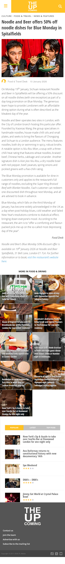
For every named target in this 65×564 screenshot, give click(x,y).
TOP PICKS (51, 427)
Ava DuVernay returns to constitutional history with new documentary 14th (39, 453)
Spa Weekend (30, 465)
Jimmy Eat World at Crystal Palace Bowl (40, 495)
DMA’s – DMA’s (30, 479)
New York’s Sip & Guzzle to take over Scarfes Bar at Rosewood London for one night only (39, 439)
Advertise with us (11, 539)
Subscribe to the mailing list (16, 543)
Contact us (8, 530)
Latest (33, 427)
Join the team (9, 535)
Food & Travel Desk (17, 81)
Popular (14, 427)
